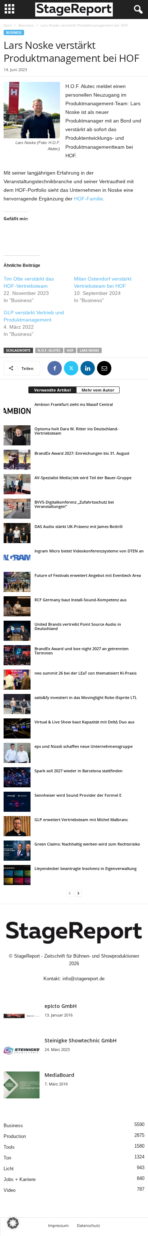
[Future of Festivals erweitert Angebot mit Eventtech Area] (17, 582)
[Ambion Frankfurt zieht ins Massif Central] (17, 411)
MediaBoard (59, 1074)
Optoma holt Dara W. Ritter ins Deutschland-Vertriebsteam (76, 431)
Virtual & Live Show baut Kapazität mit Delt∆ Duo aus (84, 722)
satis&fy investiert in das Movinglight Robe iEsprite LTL (85, 697)
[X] (71, 368)
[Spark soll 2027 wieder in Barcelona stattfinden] (17, 777)
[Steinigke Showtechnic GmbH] (22, 1050)
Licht (9, 1168)
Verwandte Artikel (52, 390)
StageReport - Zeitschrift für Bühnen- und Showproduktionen (76, 956)
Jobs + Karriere (20, 1179)
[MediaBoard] (22, 1084)
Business (26, 25)
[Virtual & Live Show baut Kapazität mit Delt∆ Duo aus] (17, 728)
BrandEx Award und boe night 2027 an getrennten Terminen (81, 651)
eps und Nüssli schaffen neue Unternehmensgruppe (83, 746)
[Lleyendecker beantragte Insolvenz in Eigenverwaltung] (17, 875)
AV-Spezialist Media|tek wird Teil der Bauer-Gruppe (82, 477)
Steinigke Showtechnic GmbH (81, 1040)
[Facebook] (54, 368)
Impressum (58, 1225)
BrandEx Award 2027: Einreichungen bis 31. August (81, 453)
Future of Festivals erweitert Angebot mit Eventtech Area (87, 575)
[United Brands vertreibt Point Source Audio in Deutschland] (17, 631)
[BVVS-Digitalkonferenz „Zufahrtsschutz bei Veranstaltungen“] (17, 509)
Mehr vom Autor (98, 390)
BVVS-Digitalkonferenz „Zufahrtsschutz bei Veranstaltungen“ (74, 504)
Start (8, 25)
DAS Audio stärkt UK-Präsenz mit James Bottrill (78, 526)
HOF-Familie (88, 199)
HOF (70, 350)
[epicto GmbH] (22, 1016)
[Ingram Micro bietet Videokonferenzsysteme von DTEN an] (17, 557)
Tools (9, 1147)
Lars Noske (89, 350)
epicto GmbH (61, 1006)
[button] (13, 1223)
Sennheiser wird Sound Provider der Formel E (77, 795)
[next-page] (78, 893)
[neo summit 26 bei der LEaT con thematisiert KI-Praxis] (17, 680)
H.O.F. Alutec (49, 350)
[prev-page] (69, 893)
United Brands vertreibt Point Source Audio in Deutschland (77, 626)
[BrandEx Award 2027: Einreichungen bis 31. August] (17, 460)
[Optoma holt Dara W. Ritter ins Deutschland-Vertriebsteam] (17, 435)
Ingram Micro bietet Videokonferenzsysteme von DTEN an (89, 551)
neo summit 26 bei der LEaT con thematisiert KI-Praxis (85, 673)
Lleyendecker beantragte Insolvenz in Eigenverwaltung (85, 868)
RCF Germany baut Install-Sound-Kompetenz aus (80, 599)
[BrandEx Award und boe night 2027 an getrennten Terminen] (17, 655)
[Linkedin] (87, 368)
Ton (7, 1158)
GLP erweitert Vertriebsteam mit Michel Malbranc (81, 819)
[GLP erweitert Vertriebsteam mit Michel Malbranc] (17, 826)
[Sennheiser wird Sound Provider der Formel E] (17, 802)
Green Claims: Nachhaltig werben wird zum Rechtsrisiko (87, 844)
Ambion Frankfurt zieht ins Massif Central (73, 404)
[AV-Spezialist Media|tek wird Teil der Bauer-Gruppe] (17, 484)
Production (15, 1136)
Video (9, 1190)
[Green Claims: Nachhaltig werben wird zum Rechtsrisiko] (17, 851)
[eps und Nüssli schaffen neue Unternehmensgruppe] (17, 753)
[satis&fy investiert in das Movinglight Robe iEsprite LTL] (17, 704)
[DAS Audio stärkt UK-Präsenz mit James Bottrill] (17, 533)
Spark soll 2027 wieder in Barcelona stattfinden (78, 770)
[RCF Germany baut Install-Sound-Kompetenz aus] (17, 606)
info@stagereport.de (84, 978)
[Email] (104, 368)
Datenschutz (88, 1225)
